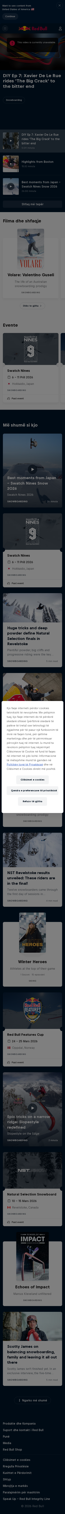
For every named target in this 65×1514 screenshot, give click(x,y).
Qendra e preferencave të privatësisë (34, 790)
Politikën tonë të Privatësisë (25, 764)
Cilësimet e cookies (32, 779)
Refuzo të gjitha (32, 801)
